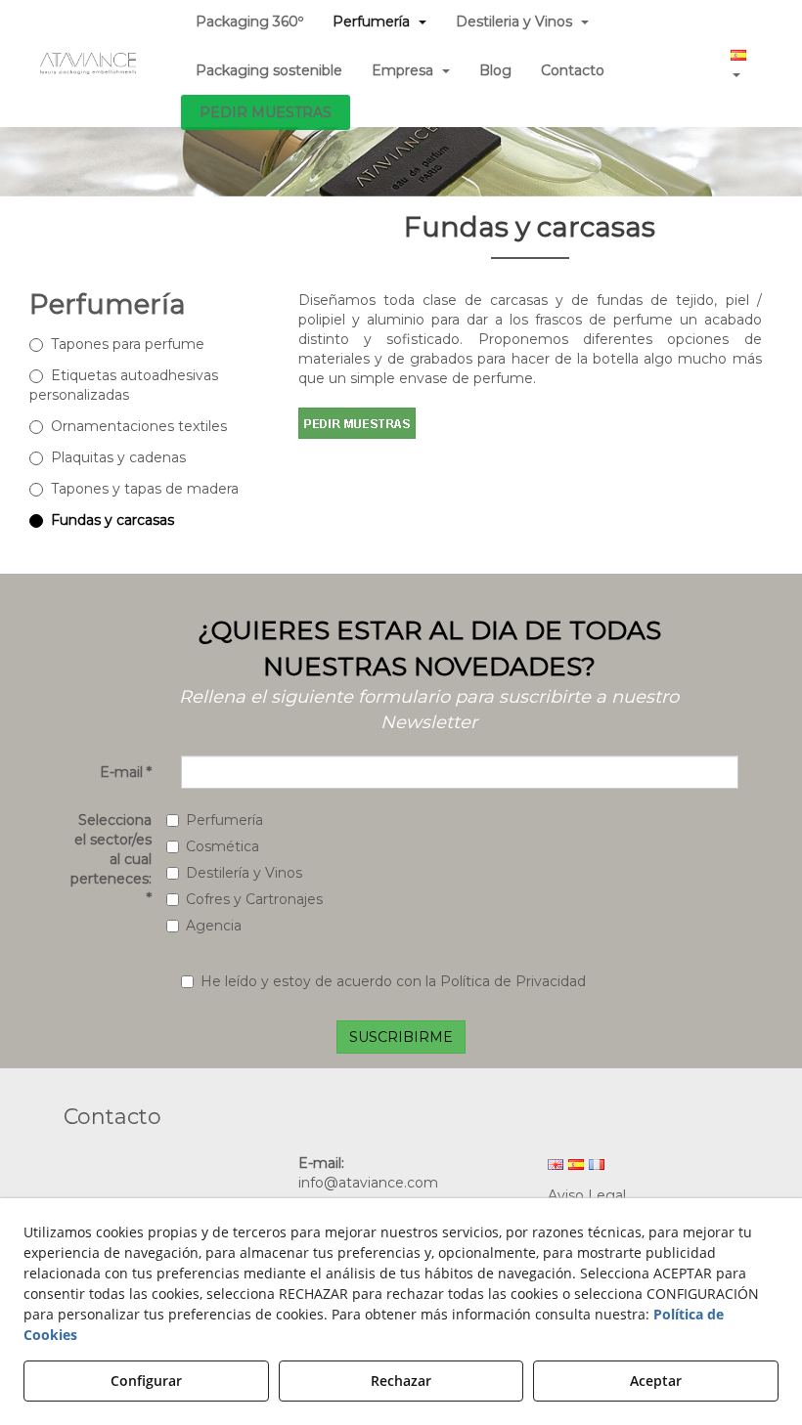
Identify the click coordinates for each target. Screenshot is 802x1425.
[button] (88, 63)
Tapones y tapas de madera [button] (145, 488)
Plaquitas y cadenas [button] (118, 457)
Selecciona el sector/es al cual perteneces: (111, 859)
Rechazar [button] (401, 1380)
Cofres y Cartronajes (254, 899)
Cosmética (222, 846)
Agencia (214, 925)
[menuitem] (269, 70)
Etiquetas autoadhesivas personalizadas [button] (123, 385)
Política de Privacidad (513, 981)
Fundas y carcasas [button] (112, 520)
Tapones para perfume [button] (127, 344)
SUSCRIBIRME (401, 1037)
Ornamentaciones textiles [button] (139, 426)
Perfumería (224, 820)
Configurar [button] (146, 1380)
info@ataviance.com (368, 1182)
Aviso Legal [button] (587, 1195)
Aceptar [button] (656, 1380)
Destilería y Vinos (244, 873)
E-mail (126, 772)
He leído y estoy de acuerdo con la (393, 981)
